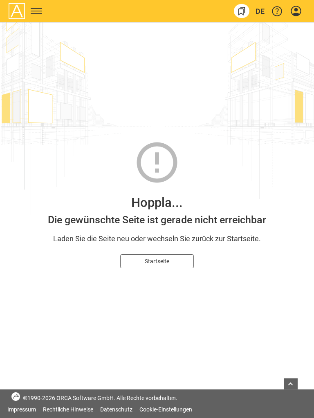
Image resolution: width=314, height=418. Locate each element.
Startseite (157, 261)
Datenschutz (117, 409)
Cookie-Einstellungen (165, 409)
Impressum (22, 409)
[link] (241, 11)
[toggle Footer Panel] (291, 383)
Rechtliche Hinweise (68, 409)
